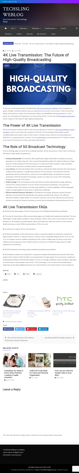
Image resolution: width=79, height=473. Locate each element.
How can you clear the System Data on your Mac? (64, 373)
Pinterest (32, 329)
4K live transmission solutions (47, 108)
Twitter (20, 329)
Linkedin (43, 329)
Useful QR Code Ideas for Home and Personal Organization (39, 373)
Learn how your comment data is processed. (46, 435)
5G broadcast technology (66, 116)
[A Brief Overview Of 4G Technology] (64, 301)
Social (63, 28)
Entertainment (50, 28)
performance (42, 137)
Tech (12, 28)
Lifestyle (8, 34)
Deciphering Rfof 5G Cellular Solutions (58, 338)
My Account (41, 34)
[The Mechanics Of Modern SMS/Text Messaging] (39, 301)
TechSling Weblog (16, 12)
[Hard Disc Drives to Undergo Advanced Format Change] (14, 301)
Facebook (9, 329)
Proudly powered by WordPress (22, 470)
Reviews (30, 34)
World (19, 34)
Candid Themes (62, 470)
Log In (53, 34)
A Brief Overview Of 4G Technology (64, 311)
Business (23, 28)
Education (35, 28)
